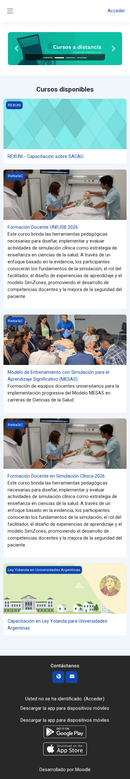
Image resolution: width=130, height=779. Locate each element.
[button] (16, 48)
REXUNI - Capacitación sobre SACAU (45, 156)
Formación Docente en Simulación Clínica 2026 (56, 476)
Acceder (116, 11)
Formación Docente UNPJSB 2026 (43, 227)
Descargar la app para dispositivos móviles (65, 708)
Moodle (83, 769)
